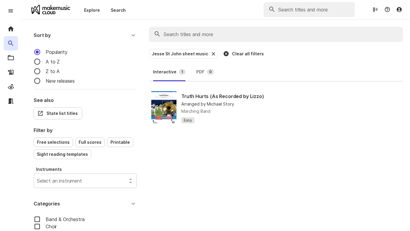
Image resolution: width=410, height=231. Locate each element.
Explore (92, 10)
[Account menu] (399, 10)
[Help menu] (387, 10)
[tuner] (375, 9)
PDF (204, 71)
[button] (85, 35)
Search (118, 10)
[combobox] (37, 180)
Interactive (168, 71)
